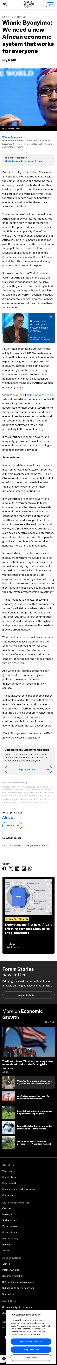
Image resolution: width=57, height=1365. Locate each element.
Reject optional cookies (31, 1341)
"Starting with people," (41, 394)
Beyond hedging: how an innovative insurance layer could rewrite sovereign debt (34, 1128)
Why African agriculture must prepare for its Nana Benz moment (34, 1142)
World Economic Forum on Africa (23, 161)
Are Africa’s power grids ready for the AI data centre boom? (33, 1097)
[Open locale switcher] (4, 1358)
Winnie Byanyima (12, 137)
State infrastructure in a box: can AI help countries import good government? (34, 1113)
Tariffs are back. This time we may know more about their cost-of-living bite (27, 1063)
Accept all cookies (31, 1349)
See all (49, 1022)
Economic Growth (15, 17)
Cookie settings (31, 1357)
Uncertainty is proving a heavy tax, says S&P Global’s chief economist (34, 1082)
